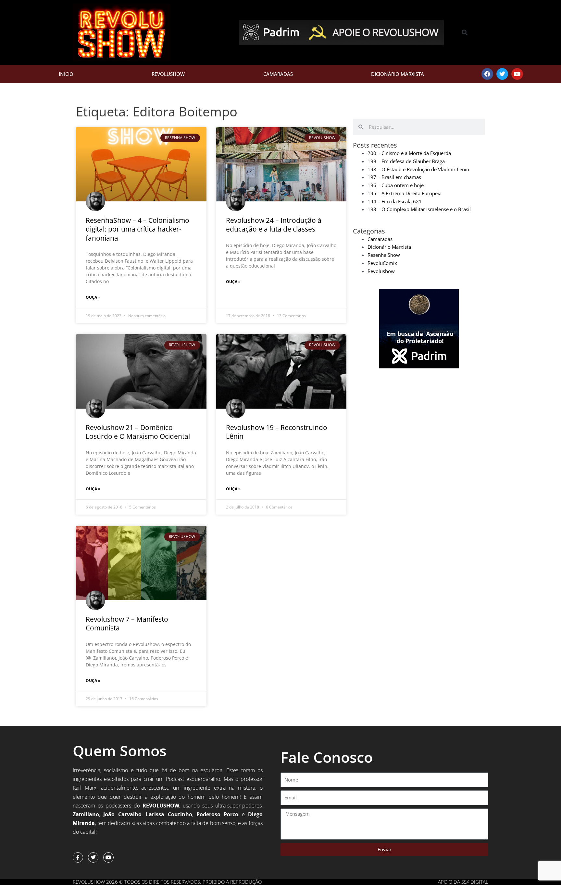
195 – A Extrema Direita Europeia (405, 193)
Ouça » (93, 297)
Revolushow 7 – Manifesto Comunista (127, 623)
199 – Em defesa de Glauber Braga (406, 161)
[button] (464, 32)
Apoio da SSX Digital (463, 882)
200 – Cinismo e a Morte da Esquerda (409, 153)
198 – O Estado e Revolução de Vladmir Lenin (418, 169)
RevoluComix (382, 263)
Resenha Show (384, 255)
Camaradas (278, 74)
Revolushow (168, 74)
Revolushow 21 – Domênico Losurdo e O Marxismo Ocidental (138, 432)
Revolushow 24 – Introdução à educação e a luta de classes (273, 224)
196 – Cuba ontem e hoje (396, 185)
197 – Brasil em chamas (394, 177)
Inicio (66, 74)
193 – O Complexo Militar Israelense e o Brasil (419, 209)
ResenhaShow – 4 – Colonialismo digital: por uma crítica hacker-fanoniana (137, 229)
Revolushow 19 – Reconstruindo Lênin (276, 432)
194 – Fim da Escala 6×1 (395, 201)
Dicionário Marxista (397, 74)
